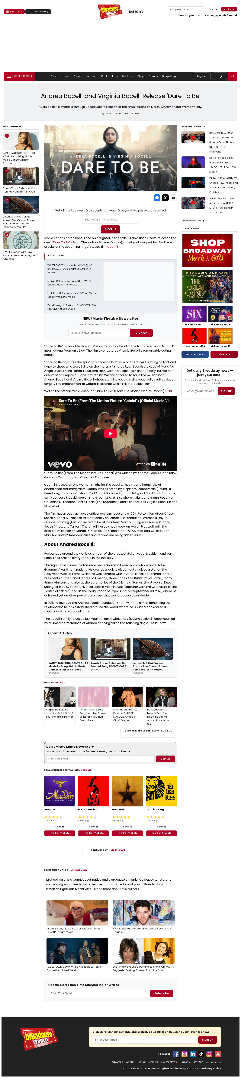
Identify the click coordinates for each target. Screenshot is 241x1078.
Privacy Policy (211, 1068)
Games (153, 76)
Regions (185, 1062)
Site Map (198, 1062)
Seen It (59, 826)
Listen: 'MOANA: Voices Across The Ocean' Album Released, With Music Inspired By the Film (19, 213)
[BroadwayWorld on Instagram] (184, 1054)
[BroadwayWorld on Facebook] (176, 1054)
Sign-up (213, 9)
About (129, 1062)
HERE (169, 391)
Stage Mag (169, 76)
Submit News (169, 1062)
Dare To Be (61, 242)
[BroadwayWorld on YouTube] (217, 1054)
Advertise (117, 1062)
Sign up (226, 391)
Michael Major (79, 869)
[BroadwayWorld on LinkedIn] (192, 1054)
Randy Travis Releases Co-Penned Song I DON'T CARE (19, 181)
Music (54, 76)
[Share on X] (165, 197)
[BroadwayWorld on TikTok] (201, 1054)
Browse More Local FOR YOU (148, 730)
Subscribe (161, 993)
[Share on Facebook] (157, 197)
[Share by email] (173, 197)
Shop (141, 76)
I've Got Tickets (59, 833)
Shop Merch (16, 11)
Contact (141, 1062)
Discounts (224, 354)
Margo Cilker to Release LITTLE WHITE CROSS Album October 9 (69, 282)
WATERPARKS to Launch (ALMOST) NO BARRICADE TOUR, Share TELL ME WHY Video (70, 269)
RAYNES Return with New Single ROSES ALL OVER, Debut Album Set (21, 247)
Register (202, 76)
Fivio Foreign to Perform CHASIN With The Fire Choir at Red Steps (72, 307)
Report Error (213, 1062)
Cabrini (112, 247)
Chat (104, 76)
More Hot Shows (195, 354)
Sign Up (110, 229)
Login (220, 76)
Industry (92, 76)
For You (60, 682)
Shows (78, 76)
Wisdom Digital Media (163, 1068)
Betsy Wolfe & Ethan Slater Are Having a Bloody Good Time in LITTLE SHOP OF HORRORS (222, 142)
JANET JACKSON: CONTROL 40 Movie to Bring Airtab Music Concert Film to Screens (19, 149)
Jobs (114, 76)
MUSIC (136, 12)
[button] (232, 76)
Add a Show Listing (38, 11)
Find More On (108, 850)
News (66, 76)
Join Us (153, 1062)
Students (127, 76)
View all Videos (191, 220)
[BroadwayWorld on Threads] (209, 1054)
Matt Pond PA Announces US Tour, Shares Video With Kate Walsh (72, 295)
